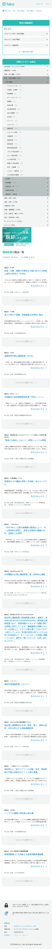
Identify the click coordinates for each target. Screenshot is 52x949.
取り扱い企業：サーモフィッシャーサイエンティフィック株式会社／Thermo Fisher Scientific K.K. (25, 594)
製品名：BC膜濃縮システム (13, 478)
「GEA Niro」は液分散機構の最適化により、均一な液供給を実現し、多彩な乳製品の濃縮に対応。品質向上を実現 (25, 530)
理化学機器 (30, 11)
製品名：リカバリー (10, 681)
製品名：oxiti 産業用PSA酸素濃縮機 (16, 851)
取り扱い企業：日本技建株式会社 (15, 333)
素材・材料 (10, 198)
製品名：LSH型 (9, 312)
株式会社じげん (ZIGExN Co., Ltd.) (25, 926)
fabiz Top (7, 11)
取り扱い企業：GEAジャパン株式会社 (16, 552)
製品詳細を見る (37, 285)
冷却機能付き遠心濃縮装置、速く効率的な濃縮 (24, 574)
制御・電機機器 (12, 210)
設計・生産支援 (11, 217)
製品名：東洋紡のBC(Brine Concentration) (18, 614)
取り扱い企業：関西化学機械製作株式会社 (18, 415)
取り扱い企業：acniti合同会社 (14, 873)
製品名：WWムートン (11, 394)
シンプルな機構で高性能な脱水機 (18, 813)
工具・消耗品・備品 (13, 213)
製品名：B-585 (9, 268)
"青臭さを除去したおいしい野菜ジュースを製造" (25, 440)
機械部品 (10, 70)
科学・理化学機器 (18, 11)
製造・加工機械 (12, 74)
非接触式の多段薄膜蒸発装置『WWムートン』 (24, 397)
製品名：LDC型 (9, 810)
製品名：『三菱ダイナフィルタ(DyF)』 (17, 766)
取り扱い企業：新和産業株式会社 (15, 374)
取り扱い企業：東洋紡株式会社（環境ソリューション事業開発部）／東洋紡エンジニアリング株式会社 (24, 504)
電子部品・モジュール (14, 67)
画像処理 (9, 206)
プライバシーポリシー (21, 935)
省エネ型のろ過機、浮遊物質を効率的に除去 (23, 314)
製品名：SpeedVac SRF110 (13, 571)
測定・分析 (10, 202)
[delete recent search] (47, 34)
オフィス (9, 225)
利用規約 (7, 935)
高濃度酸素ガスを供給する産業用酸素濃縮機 (23, 854)
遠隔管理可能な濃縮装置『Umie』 (19, 355)
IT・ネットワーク (13, 221)
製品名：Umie (9, 353)
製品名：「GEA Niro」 (11, 524)
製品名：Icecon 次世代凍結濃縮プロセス (17, 722)
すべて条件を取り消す (26, 52)
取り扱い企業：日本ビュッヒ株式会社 (16, 292)
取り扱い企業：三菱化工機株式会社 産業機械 (19, 459)
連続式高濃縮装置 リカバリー (17, 684)
